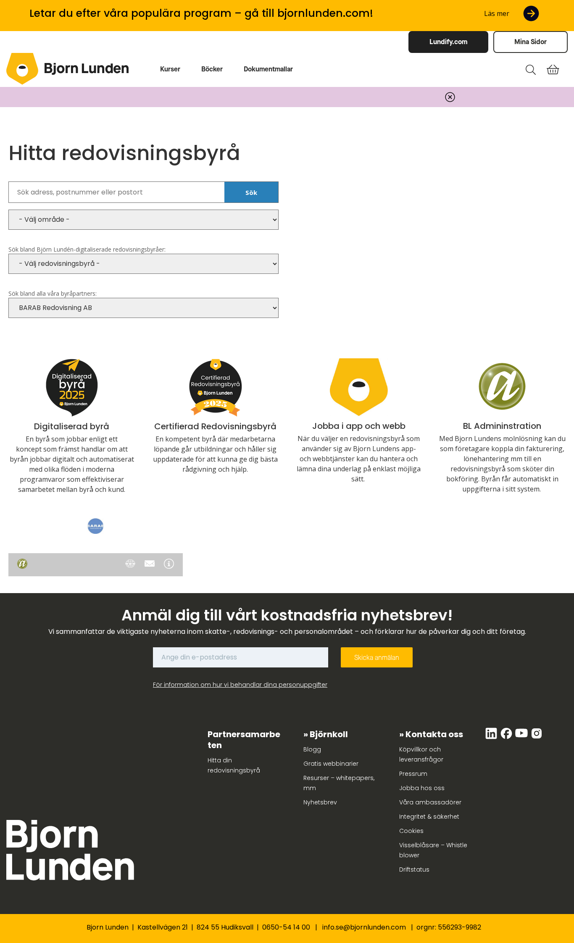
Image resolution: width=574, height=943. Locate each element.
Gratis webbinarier (330, 763)
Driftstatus (414, 869)
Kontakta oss (434, 734)
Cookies (411, 831)
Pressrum (413, 774)
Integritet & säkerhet (429, 816)
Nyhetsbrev (320, 802)
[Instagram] (536, 737)
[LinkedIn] (492, 737)
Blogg (312, 749)
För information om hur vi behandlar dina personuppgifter (240, 684)
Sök (251, 192)
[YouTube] (522, 737)
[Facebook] (507, 737)
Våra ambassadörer (430, 802)
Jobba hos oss (422, 788)
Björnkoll (329, 734)
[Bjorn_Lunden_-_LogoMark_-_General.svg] (22, 69)
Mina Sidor (530, 41)
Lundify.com (448, 41)
